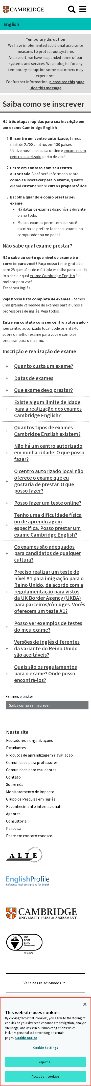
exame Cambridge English (52, 275)
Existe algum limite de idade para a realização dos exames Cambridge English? (48, 409)
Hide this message (45, 87)
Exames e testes (20, 696)
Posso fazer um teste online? (47, 502)
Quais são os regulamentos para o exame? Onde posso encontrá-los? (45, 673)
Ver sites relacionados (42, 982)
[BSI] (24, 962)
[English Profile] (27, 895)
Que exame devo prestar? (43, 390)
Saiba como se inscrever (29, 705)
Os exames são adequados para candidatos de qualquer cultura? (47, 553)
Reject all (45, 1062)
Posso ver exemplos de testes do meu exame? (48, 626)
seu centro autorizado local (27, 328)
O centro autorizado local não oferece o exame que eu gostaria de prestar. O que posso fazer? (48, 481)
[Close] (84, 1004)
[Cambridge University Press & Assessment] (41, 929)
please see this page (66, 81)
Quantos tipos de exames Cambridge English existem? (47, 430)
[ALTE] (24, 871)
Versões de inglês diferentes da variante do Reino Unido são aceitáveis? (47, 648)
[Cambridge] (23, 9)
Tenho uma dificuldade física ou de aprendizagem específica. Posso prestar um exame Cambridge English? (48, 525)
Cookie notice (26, 1038)
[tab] (45, 366)
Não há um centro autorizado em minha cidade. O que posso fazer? (49, 452)
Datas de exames (33, 378)
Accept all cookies (45, 1076)
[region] (45, 1041)
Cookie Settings (45, 1048)
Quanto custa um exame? (43, 366)
